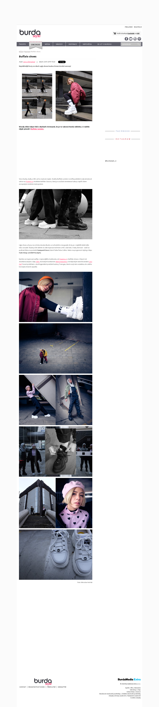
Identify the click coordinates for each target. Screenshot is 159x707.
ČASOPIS (22, 44)
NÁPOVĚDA (87, 44)
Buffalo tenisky (37, 129)
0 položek (130, 33)
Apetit (127, 688)
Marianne (137, 688)
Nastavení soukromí (134, 696)
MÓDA (47, 44)
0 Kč (138, 33)
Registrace (138, 27)
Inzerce (138, 692)
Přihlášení (128, 27)
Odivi (37, 262)
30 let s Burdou (104, 44)
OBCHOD (35, 47)
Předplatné (51, 687)
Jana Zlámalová (29, 62)
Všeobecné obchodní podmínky (109, 694)
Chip (139, 690)
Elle (132, 688)
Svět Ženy (133, 690)
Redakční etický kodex (36, 687)
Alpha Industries (61, 262)
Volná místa (130, 692)
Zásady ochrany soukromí (117, 696)
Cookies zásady (135, 698)
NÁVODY (59, 44)
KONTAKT (23, 687)
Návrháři (27, 52)
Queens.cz (29, 181)
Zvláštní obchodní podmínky (131, 694)
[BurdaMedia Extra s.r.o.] (129, 680)
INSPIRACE (73, 44)
